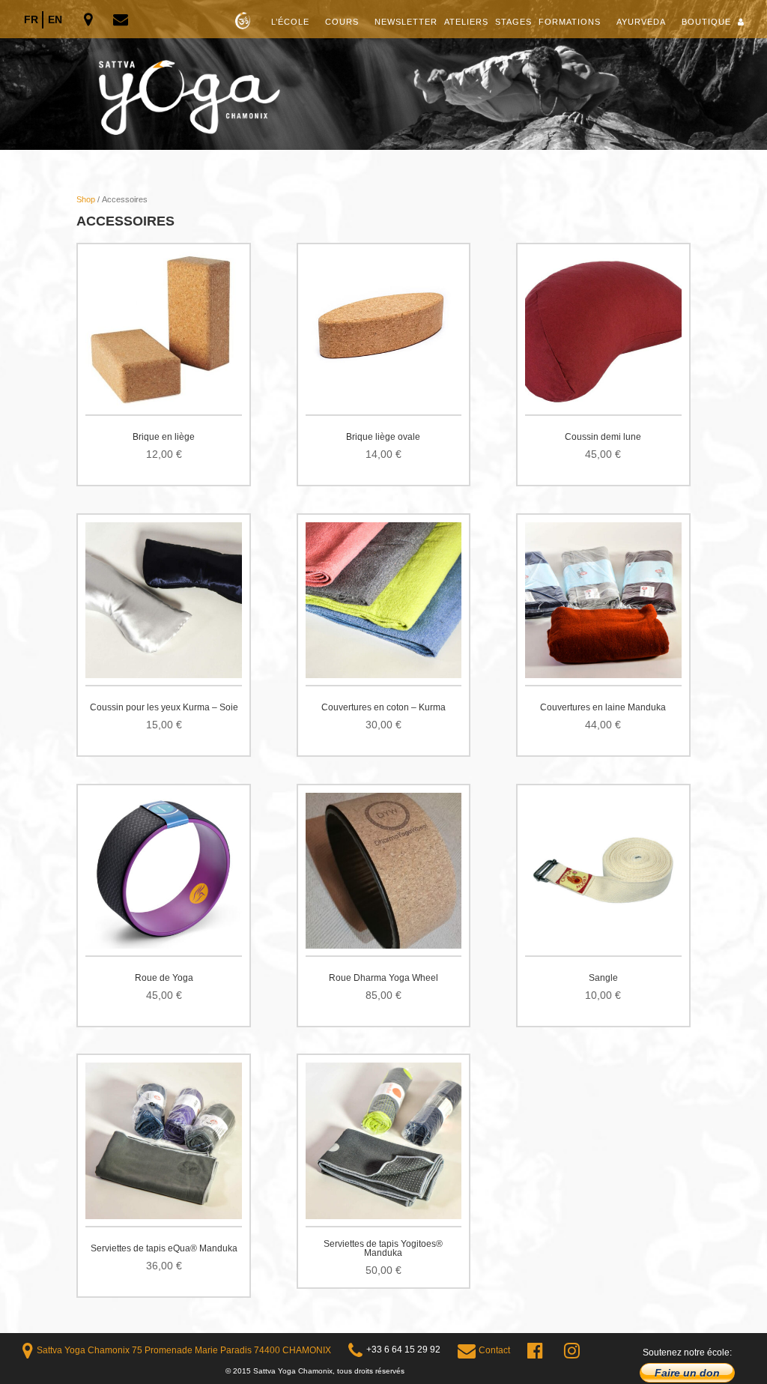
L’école (290, 21)
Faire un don (687, 1373)
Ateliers (466, 21)
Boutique (706, 21)
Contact (494, 1350)
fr (31, 19)
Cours (342, 21)
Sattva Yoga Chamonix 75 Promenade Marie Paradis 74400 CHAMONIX (184, 1350)
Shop (85, 199)
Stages (513, 21)
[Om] (383, 75)
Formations (570, 21)
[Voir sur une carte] (89, 20)
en (55, 19)
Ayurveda (641, 21)
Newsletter (406, 21)
